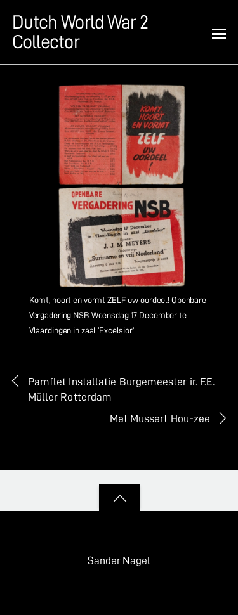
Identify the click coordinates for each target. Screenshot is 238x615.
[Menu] (219, 33)
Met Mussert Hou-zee (160, 418)
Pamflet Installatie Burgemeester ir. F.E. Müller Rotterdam (121, 389)
